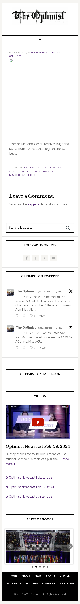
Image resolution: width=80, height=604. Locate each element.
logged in (34, 204)
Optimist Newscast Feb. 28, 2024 (38, 446)
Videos (40, 396)
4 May (59, 327)
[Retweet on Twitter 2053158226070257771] (25, 316)
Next (70, 546)
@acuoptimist (45, 291)
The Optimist (26, 291)
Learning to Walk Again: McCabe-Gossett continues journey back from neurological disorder (36, 171)
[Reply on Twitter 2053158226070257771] (18, 316)
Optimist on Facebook (40, 374)
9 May (59, 291)
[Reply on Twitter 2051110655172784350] (18, 348)
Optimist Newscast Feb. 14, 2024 (31, 487)
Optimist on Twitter (40, 276)
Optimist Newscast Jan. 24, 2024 (31, 496)
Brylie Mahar (39, 52)
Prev (10, 546)
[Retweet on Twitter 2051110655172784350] (25, 348)
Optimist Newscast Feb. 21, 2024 (31, 477)
